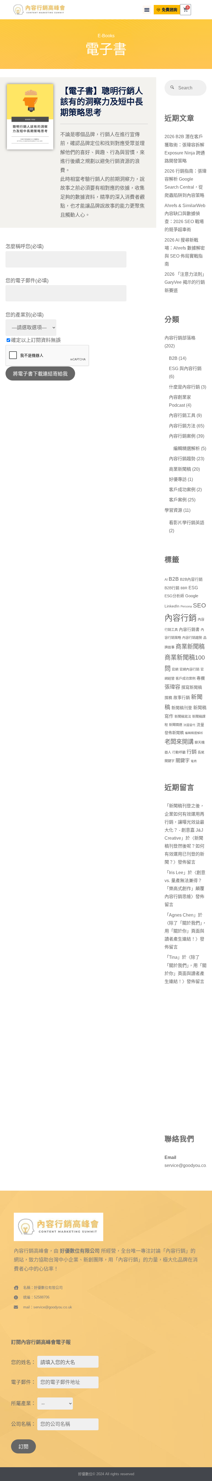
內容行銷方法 (182, 425)
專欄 (201, 678)
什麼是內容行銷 (184, 386)
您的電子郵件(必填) (27, 280)
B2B (173, 358)
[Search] (172, 88)
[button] (147, 10)
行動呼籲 (179, 752)
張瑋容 (172, 687)
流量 (200, 725)
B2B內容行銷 (191, 579)
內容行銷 (181, 617)
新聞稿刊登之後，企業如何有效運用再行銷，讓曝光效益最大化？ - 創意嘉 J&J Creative (184, 821)
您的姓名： (23, 1362)
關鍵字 (183, 760)
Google (191, 596)
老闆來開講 (179, 741)
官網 (175, 669)
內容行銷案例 (182, 435)
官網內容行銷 (189, 669)
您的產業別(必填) (25, 315)
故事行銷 (181, 697)
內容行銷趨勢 (182, 458)
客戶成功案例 (182, 489)
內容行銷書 (189, 629)
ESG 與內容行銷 (185, 368)
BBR (184, 588)
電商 (194, 761)
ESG (193, 587)
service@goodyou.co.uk (188, 1165)
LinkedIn (172, 606)
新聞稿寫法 (182, 717)
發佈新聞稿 (174, 733)
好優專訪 (178, 479)
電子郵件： (23, 1382)
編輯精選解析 (186, 448)
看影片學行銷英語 (186, 522)
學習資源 (173, 510)
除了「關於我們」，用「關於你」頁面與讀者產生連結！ (185, 930)
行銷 (192, 752)
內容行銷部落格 (180, 337)
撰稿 (168, 698)
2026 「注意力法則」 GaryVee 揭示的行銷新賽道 (187, 282)
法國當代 (189, 725)
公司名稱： (23, 1424)
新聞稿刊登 (181, 708)
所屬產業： (23, 1403)
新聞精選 (175, 725)
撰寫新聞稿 (191, 687)
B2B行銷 (172, 588)
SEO (199, 605)
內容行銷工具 (182, 415)
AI (166, 580)
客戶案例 (178, 499)
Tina (173, 957)
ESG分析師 (174, 596)
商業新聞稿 (180, 469)
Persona (186, 606)
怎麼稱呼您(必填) (25, 246)
